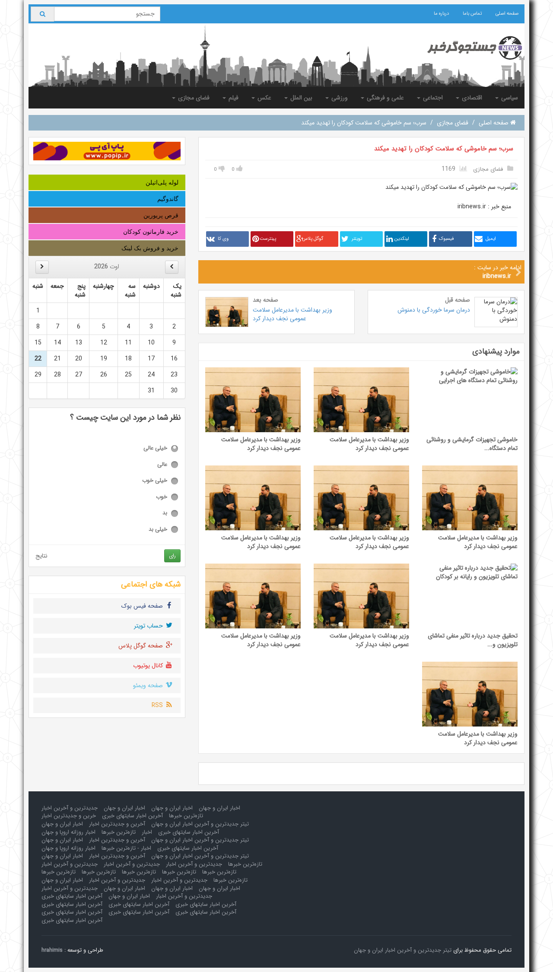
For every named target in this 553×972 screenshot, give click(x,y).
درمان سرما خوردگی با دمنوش (433, 310)
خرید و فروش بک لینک (149, 248)
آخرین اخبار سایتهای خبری (132, 815)
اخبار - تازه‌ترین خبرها (126, 848)
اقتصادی (471, 97)
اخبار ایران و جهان (219, 808)
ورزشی (339, 97)
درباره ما (441, 13)
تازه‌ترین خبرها (186, 815)
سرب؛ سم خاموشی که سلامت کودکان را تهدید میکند (443, 148)
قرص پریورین (160, 215)
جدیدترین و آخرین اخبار (69, 808)
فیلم (232, 97)
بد (164, 513)
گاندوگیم (167, 198)
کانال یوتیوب (149, 665)
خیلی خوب (154, 481)
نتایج (41, 556)
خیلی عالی (155, 448)
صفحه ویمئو (149, 685)
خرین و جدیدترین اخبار (68, 815)
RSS (158, 705)
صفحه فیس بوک (143, 606)
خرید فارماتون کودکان (150, 231)
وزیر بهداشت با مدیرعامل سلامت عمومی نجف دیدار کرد (292, 314)
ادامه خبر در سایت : (497, 272)
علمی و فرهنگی (384, 97)
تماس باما (472, 13)
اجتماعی (432, 97)
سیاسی (508, 97)
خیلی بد (158, 530)
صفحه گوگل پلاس (141, 645)
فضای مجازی (193, 97)
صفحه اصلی (507, 13)
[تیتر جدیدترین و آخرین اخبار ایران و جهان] (467, 48)
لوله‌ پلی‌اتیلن (162, 182)
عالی (162, 465)
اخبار (147, 832)
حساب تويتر (149, 626)
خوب (161, 497)
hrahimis (52, 950)
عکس (263, 97)
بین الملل (300, 97)
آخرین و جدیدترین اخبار (117, 824)
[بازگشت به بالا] (18, 954)
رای (172, 555)
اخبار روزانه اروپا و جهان (68, 832)
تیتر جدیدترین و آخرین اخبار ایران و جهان (200, 824)
